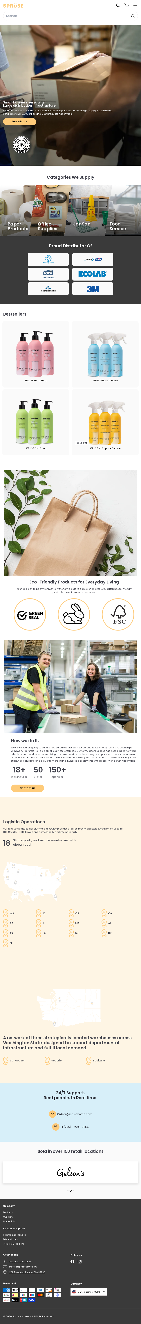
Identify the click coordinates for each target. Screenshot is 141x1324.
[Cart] (126, 5)
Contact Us (9, 1221)
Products (8, 1212)
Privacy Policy (10, 1239)
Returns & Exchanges (14, 1234)
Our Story (8, 1216)
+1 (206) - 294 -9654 (74, 1127)
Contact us (27, 788)
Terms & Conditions (13, 1243)
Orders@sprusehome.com (74, 1114)
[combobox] (70, 16)
